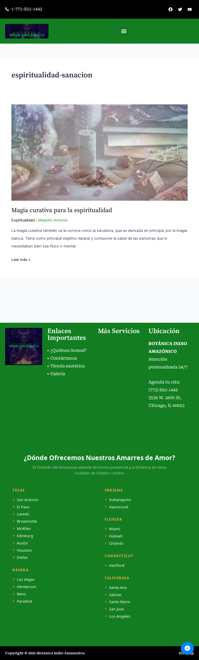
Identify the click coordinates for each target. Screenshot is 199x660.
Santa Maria (119, 601)
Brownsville (27, 521)
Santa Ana (118, 587)
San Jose (116, 609)
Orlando (116, 543)
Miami (114, 528)
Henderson (27, 586)
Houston (24, 550)
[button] (123, 31)
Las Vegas (25, 579)
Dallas (22, 557)
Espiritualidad (23, 220)
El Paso (23, 506)
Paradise (24, 601)
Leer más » (21, 259)
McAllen (24, 528)
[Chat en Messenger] (187, 648)
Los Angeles (119, 616)
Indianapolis (120, 499)
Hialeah (116, 536)
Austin (22, 543)
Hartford (116, 565)
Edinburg (25, 535)
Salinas (115, 594)
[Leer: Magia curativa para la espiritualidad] (99, 152)
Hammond (118, 506)
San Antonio (27, 499)
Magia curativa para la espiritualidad (61, 210)
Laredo (23, 513)
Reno (21, 593)
